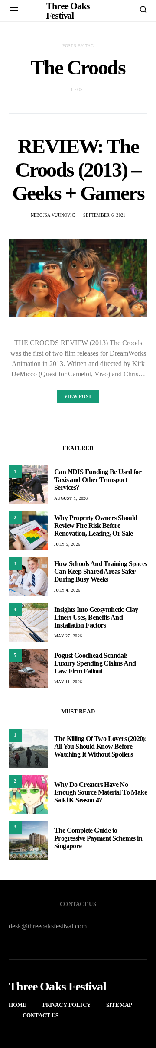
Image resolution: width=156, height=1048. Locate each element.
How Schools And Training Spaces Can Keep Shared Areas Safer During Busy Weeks (100, 571)
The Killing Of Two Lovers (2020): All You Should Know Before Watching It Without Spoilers (100, 746)
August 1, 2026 (71, 498)
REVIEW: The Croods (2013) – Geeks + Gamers (78, 169)
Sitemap (119, 1005)
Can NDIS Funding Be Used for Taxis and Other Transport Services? (97, 479)
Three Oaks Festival (57, 986)
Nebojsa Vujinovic (53, 215)
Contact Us (41, 1015)
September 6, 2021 (104, 215)
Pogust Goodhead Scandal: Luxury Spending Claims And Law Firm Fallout (95, 663)
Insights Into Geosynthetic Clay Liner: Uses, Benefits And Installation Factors (96, 617)
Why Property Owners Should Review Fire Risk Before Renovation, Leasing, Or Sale (95, 525)
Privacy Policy (66, 1005)
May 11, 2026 (68, 681)
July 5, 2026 (67, 544)
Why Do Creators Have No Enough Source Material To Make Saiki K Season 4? (100, 792)
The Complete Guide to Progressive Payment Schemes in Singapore (98, 838)
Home (18, 1005)
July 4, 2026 (67, 590)
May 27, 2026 (68, 636)
